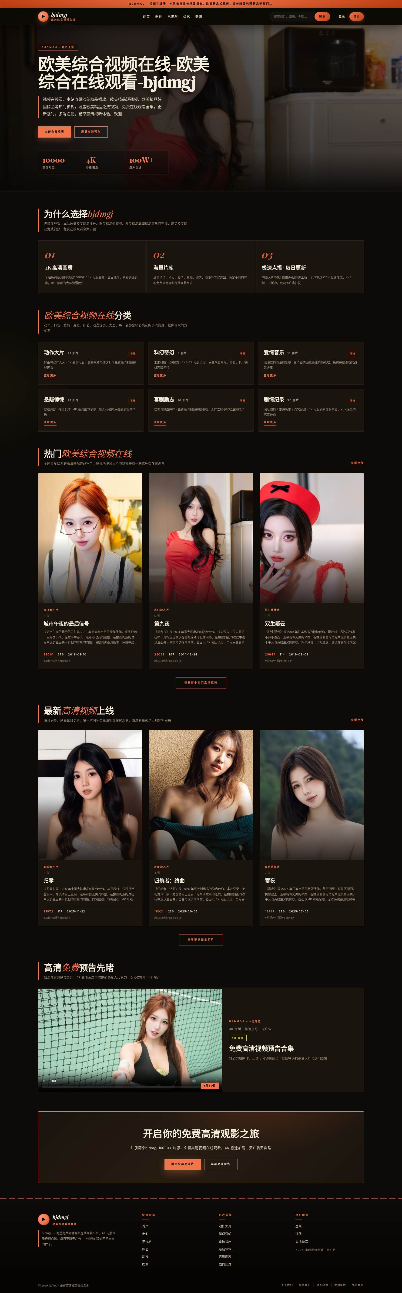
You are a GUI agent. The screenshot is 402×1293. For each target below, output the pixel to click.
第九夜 (161, 623)
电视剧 (173, 16)
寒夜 (270, 880)
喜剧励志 (225, 1256)
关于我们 (287, 1285)
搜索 (322, 16)
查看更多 (50, 375)
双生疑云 (275, 623)
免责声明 (358, 1285)
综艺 (187, 16)
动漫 (199, 16)
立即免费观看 (54, 131)
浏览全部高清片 (182, 1164)
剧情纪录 (225, 1264)
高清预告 (301, 1241)
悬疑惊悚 (225, 1249)
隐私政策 (322, 1285)
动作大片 (225, 1226)
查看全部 (357, 463)
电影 (158, 16)
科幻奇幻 (225, 1234)
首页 (146, 16)
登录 (342, 16)
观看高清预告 (91, 131)
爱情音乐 (225, 1241)
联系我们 (305, 1285)
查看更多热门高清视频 (201, 682)
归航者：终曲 (169, 880)
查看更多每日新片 (201, 939)
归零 (49, 880)
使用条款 (340, 1285)
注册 (357, 16)
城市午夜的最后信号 (66, 623)
